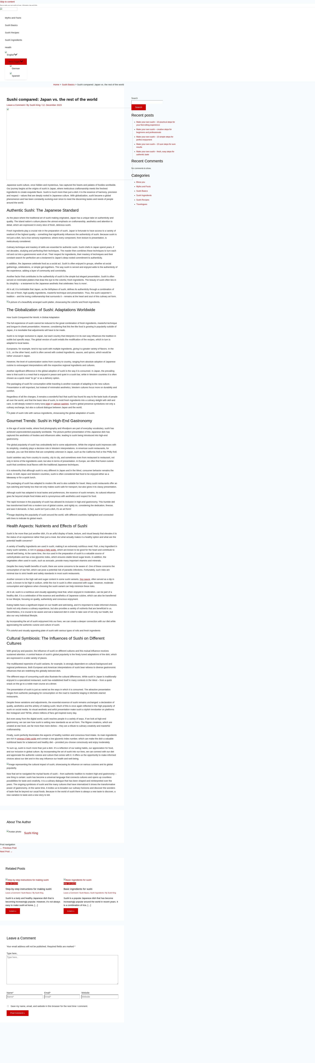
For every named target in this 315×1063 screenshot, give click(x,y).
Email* (47, 993)
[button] (15, 55)
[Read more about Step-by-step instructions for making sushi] (27, 880)
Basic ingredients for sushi (78, 889)
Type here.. (12, 953)
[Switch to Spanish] (18, 76)
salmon (57, 404)
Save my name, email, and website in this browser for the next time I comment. (49, 1006)
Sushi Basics (26, 893)
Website (85, 993)
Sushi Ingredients (97, 893)
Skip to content (7, 1)
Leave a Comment (16, 105)
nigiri (48, 404)
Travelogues (141, 204)
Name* (10, 993)
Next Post (6, 851)
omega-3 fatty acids (46, 550)
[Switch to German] (18, 68)
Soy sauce (85, 579)
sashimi (65, 404)
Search (134, 98)
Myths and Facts (143, 186)
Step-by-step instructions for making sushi (28, 889)
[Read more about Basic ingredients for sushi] (77, 880)
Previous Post (8, 848)
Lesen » (12, 911)
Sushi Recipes (142, 200)
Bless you (140, 182)
